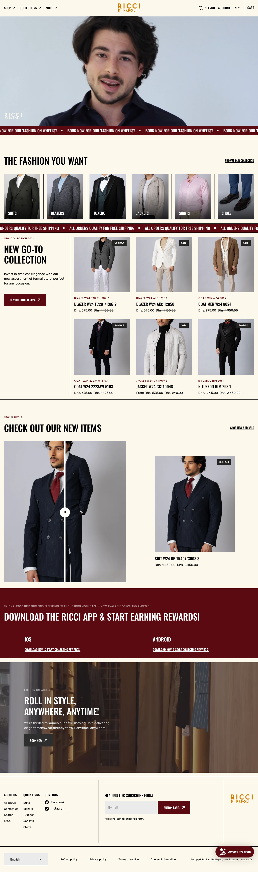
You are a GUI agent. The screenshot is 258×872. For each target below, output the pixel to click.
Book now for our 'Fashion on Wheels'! (42, 130)
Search (210, 8)
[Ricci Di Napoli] (129, 8)
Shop (7, 8)
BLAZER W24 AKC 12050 (155, 304)
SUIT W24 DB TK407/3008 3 (177, 558)
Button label (172, 807)
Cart (250, 7)
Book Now (36, 740)
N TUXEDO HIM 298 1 (214, 386)
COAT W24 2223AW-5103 (93, 386)
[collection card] (22, 196)
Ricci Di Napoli (214, 859)
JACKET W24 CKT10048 (154, 386)
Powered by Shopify (240, 859)
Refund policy (68, 859)
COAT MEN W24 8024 (214, 304)
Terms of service (129, 859)
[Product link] (102, 275)
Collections (28, 8)
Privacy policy (97, 859)
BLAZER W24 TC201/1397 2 (95, 304)
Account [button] (224, 8)
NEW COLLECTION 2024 (22, 300)
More (49, 8)
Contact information (163, 859)
